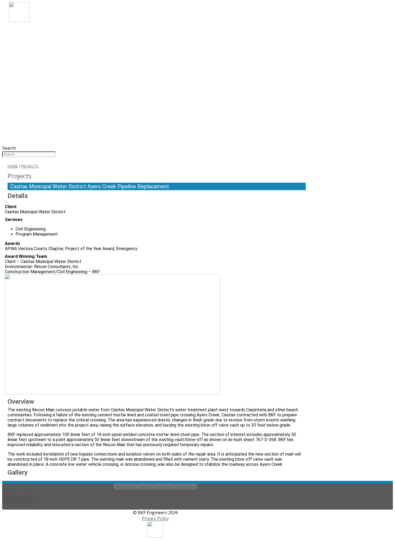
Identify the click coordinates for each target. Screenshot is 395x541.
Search (9, 148)
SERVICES (27, 46)
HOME (13, 166)
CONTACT (28, 75)
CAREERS (27, 60)
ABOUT (25, 31)
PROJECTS (28, 53)
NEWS (23, 67)
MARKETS (28, 38)
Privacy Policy (155, 518)
